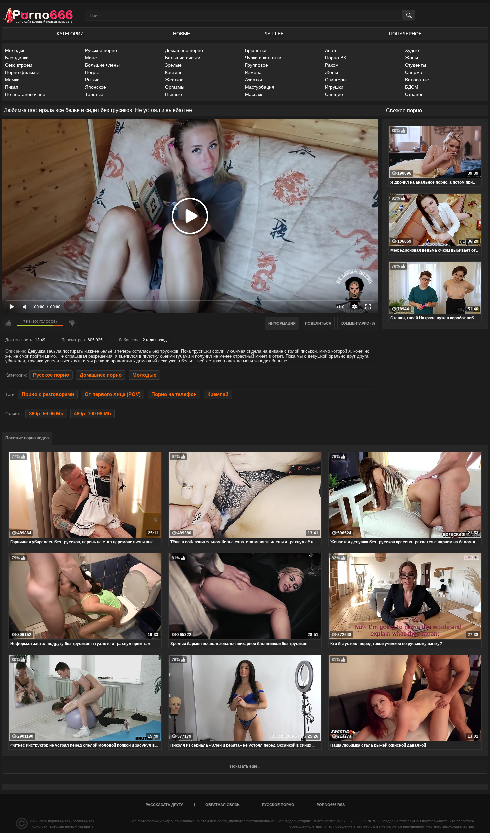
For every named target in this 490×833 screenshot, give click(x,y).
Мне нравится (8, 323)
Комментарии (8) (358, 323)
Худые (412, 50)
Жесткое (174, 79)
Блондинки (17, 57)
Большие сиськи (182, 57)
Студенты (415, 65)
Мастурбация (259, 87)
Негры (92, 72)
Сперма (413, 72)
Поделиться (318, 323)
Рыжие (92, 79)
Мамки (12, 79)
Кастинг (173, 72)
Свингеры (335, 79)
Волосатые (417, 79)
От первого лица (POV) (113, 394)
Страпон (414, 94)
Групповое (256, 65)
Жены (331, 72)
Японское (95, 87)
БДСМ (411, 87)
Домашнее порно (184, 50)
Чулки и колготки (263, 57)
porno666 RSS (331, 805)
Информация (282, 323)
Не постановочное (25, 94)
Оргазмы (174, 87)
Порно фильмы (22, 72)
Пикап (11, 87)
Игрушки (334, 87)
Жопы (411, 57)
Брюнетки (255, 50)
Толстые (94, 94)
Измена (253, 72)
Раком (332, 65)
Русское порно (101, 50)
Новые (181, 33)
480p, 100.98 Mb (92, 413)
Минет (92, 57)
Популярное (405, 33)
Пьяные (173, 94)
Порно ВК (335, 57)
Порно (35, 826)
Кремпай (217, 394)
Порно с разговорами (48, 394)
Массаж (253, 94)
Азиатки (253, 79)
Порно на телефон (174, 394)
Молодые (15, 50)
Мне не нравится (71, 323)
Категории (70, 33)
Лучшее (274, 33)
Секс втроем (18, 65)
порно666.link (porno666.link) (72, 821)
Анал (330, 50)
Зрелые (173, 65)
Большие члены (102, 65)
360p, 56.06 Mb (46, 413)
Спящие (334, 94)
